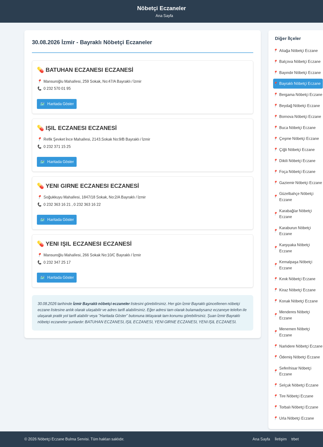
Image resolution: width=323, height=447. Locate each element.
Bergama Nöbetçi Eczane (300, 95)
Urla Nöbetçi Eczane (296, 418)
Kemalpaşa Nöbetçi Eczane (295, 265)
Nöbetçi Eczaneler (161, 8)
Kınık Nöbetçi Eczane (297, 279)
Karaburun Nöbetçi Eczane (295, 231)
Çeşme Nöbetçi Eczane (299, 139)
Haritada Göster (60, 104)
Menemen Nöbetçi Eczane (294, 332)
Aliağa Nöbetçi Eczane (298, 51)
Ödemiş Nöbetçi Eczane (299, 357)
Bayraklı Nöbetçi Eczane (300, 84)
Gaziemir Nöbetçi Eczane (300, 183)
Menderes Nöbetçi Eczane (294, 315)
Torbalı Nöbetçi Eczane (298, 407)
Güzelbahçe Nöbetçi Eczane (296, 197)
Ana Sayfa (164, 16)
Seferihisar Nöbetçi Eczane (295, 371)
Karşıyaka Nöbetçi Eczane (294, 248)
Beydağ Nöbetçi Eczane (299, 106)
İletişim (281, 439)
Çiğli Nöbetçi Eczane (297, 150)
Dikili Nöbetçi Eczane (297, 161)
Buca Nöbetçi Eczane (297, 128)
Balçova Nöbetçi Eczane (300, 62)
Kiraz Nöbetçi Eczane (297, 290)
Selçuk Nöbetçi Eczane (299, 385)
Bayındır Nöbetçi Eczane (300, 73)
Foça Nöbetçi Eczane (297, 172)
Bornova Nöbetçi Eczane (300, 117)
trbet (295, 439)
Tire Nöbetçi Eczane (296, 396)
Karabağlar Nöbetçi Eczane (295, 214)
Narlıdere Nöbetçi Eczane (301, 346)
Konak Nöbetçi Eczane (298, 301)
